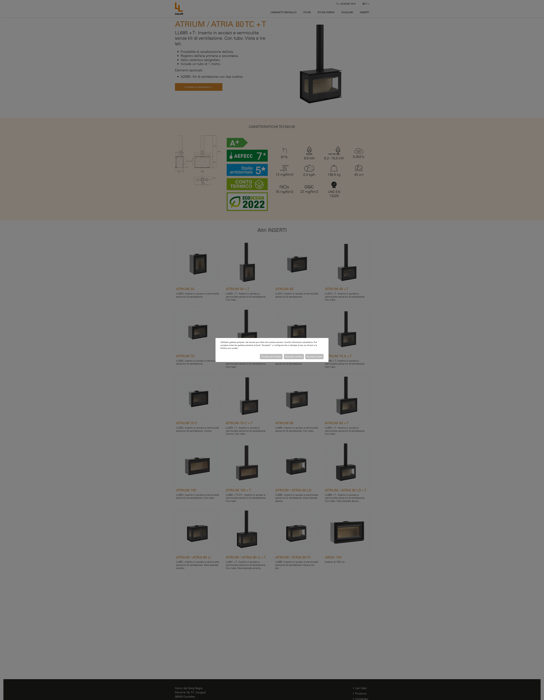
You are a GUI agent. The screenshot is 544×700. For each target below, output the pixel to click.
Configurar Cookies (271, 356)
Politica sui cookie (229, 348)
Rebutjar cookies (294, 356)
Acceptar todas (314, 356)
